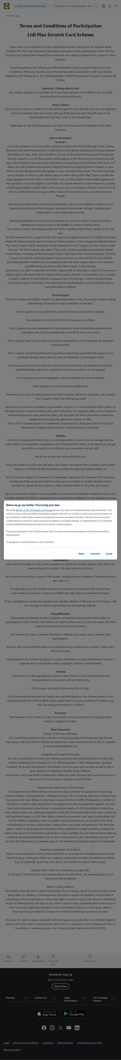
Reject (81, 553)
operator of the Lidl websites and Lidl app (34, 510)
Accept (109, 553)
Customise (95, 553)
